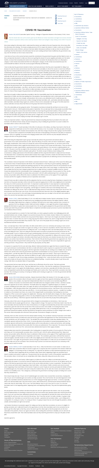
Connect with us (54, 434)
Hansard (25, 11)
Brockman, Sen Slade (81, 45)
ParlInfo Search (78, 434)
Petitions (53, 432)
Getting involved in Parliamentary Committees (61, 430)
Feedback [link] (37, 466)
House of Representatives (10, 442)
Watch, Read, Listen (31, 432)
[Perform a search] (93, 3)
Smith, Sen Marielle (81, 47)
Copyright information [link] (22, 466)
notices (77, 54)
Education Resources (32, 435)
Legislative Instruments (32, 449)
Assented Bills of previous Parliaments (36, 445)
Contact (71, 3)
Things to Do (53, 442)
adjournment (78, 103)
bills (76, 23)
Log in (86, 3)
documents (78, 16)
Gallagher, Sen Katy (81, 38)
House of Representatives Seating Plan (13, 450)
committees (78, 19)
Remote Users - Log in (79, 432)
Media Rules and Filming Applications (59, 447)
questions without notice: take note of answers (83, 33)
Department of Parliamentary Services (83, 452)
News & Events (49, 6)
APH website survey (79, 435)
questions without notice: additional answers (82, 91)
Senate (6, 430)
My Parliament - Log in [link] (79, 430)
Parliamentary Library (32, 437)
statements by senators (81, 25)
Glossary (76, 440)
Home (6, 6)
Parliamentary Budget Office (80, 453)
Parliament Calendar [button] (63, 3)
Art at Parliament (54, 444)
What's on (53, 441)
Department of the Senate (80, 447)
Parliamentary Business (17, 6)
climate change (79, 50)
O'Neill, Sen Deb (80, 43)
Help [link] (43, 466)
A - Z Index (76, 438)
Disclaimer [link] (31, 466)
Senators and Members (35, 6)
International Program (32, 438)
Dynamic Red (7, 434)
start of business (79, 14)
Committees (30, 454)
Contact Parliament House (57, 435)
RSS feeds (76, 442)
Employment (77, 437)
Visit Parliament (77, 6)
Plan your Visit (54, 445)
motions (77, 68)
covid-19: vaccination (81, 36)
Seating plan (7, 437)
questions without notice (82, 28)
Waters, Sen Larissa (81, 52)
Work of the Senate (8, 432)
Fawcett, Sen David (81, 41)
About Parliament (62, 6)
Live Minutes (7, 447)
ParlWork (81, 3)
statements (78, 21)
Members (6, 449)
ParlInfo (76, 3)
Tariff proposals (31, 447)
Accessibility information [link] (9, 466)
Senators (6, 435)
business (77, 59)
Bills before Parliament (32, 444)
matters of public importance (83, 81)
